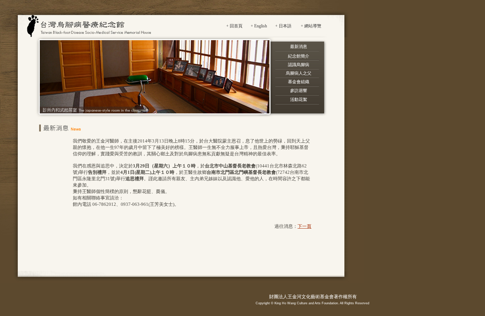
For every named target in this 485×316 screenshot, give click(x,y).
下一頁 (304, 226)
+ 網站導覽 (311, 25)
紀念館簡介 (298, 56)
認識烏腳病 (298, 64)
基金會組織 (298, 81)
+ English (259, 25)
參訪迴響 (298, 90)
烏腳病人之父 (298, 73)
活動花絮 (298, 99)
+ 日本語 (283, 25)
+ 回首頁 (234, 25)
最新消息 (298, 46)
